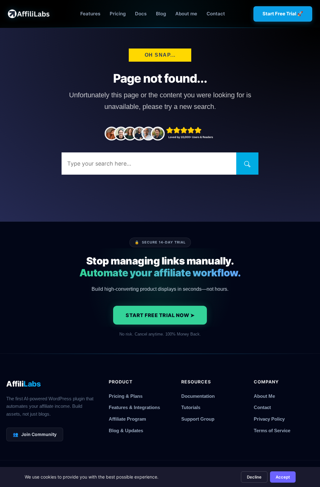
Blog (161, 14)
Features (90, 14)
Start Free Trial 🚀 (282, 14)
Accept (283, 476)
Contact (216, 14)
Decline (254, 476)
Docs (141, 14)
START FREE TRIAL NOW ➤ (160, 315)
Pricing (118, 14)
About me (186, 14)
